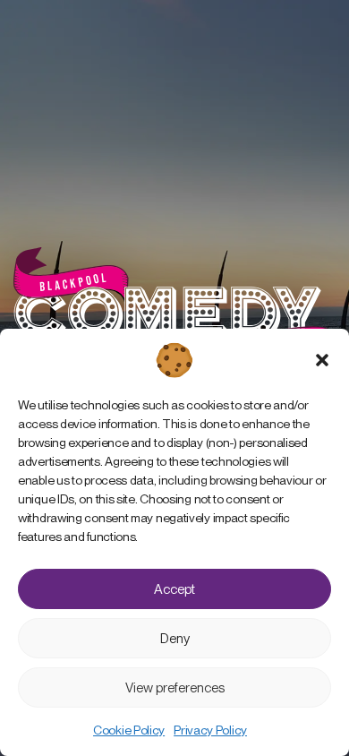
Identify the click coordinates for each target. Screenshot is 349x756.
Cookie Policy (129, 730)
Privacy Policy (210, 730)
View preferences (175, 688)
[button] (322, 360)
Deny (175, 639)
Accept (174, 589)
